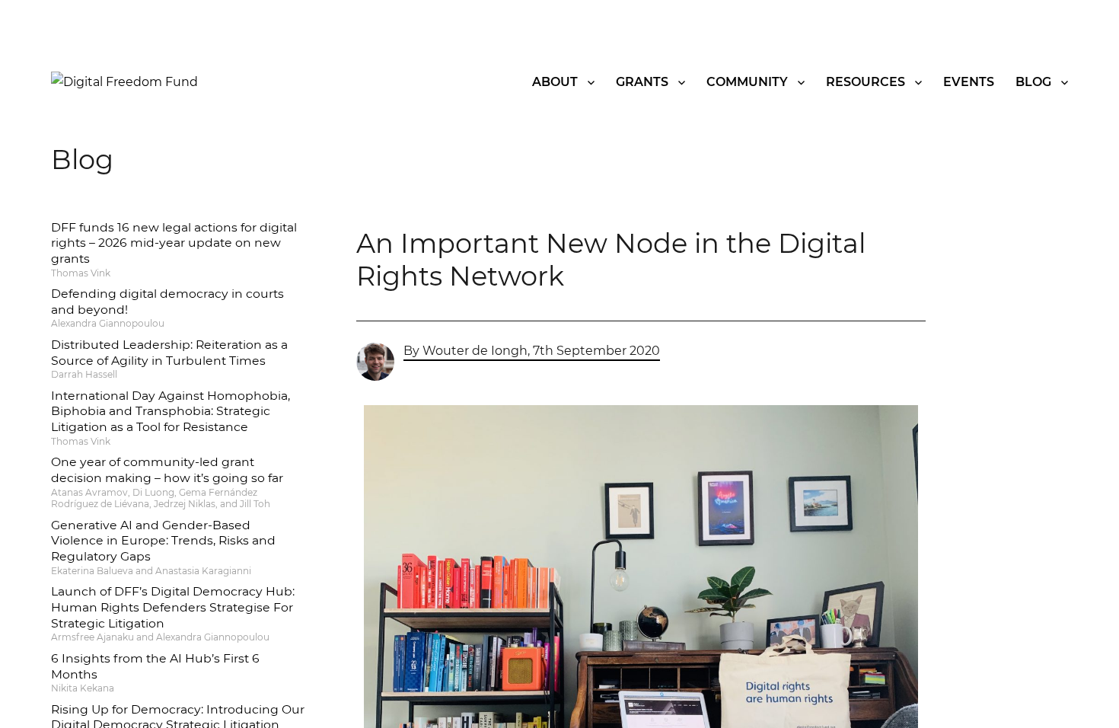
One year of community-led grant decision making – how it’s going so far (167, 470)
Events (968, 82)
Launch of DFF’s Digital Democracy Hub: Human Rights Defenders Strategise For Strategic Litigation (173, 607)
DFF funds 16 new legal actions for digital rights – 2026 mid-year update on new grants (174, 243)
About (555, 82)
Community (747, 82)
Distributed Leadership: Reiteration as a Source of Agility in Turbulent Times (169, 352)
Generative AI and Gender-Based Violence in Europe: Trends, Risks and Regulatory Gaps (163, 541)
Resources (865, 82)
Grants (642, 82)
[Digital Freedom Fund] (124, 81)
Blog (1033, 82)
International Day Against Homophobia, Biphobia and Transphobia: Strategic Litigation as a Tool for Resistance (170, 411)
